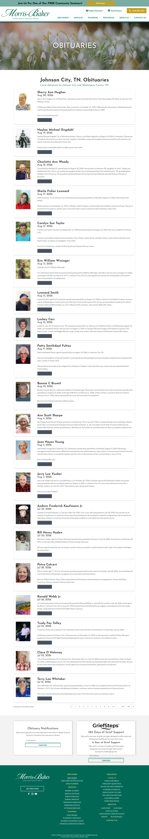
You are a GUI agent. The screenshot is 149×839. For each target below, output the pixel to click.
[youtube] (36, 794)
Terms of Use (75, 837)
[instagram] (32, 794)
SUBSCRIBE (43, 745)
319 (128, 706)
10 (113, 706)
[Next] (133, 707)
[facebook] (28, 794)
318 (123, 706)
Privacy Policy (65, 837)
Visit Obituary (44, 120)
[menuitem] (64, 17)
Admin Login (84, 837)
